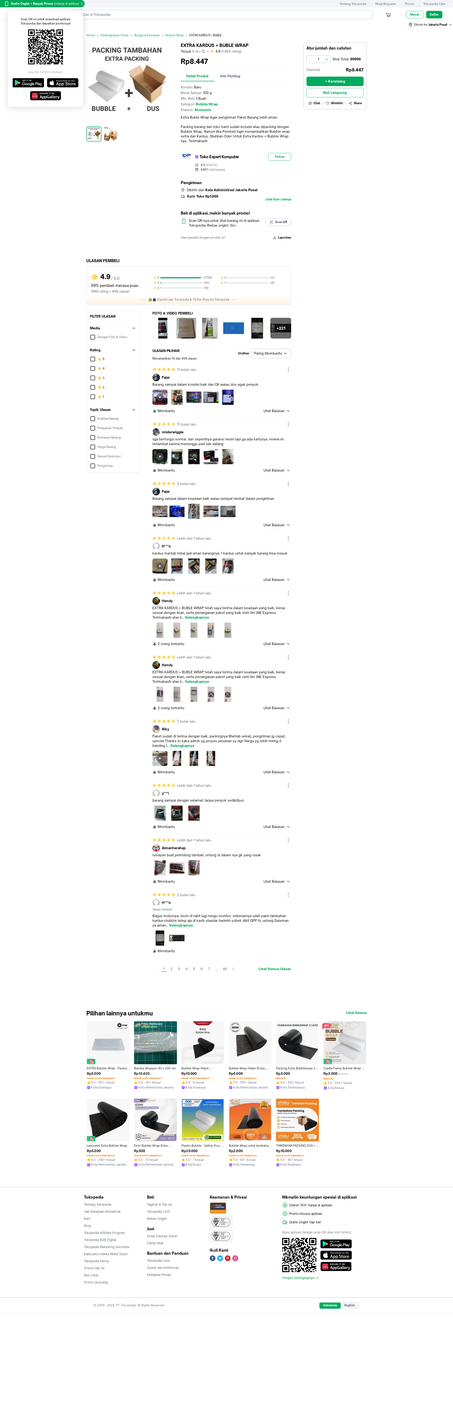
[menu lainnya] (288, 369)
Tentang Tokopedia (353, 4)
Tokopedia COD (158, 1211)
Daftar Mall (155, 1243)
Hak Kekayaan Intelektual (102, 1211)
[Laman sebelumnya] (156, 969)
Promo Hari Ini (94, 1268)
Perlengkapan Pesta (115, 35)
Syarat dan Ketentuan (162, 1268)
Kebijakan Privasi (159, 1275)
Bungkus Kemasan (147, 35)
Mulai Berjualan (385, 4)
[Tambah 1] (327, 59)
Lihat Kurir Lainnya (278, 199)
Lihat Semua (356, 1013)
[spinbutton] (318, 59)
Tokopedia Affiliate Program (104, 1233)
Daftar (434, 14)
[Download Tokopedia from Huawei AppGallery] (336, 1266)
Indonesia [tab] (330, 1305)
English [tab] (349, 1305)
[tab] (197, 76)
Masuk (414, 14)
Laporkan (284, 237)
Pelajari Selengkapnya (298, 1278)
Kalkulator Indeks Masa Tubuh (106, 1254)
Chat (317, 103)
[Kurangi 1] (310, 59)
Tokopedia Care (434, 4)
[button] (430, 24)
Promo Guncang (96, 1282)
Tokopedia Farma (96, 1261)
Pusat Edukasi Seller (162, 1236)
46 (225, 969)
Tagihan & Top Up (159, 1204)
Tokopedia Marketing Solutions (106, 1247)
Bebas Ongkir (157, 1219)
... (217, 969)
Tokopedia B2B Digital (100, 1240)
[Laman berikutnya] (233, 969)
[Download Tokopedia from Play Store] (336, 1244)
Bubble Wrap (175, 35)
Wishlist (337, 103)
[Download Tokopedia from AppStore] (336, 1255)
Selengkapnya (197, 617)
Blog (87, 1226)
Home (90, 35)
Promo (409, 4)
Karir (87, 1219)
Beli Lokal (91, 1275)
